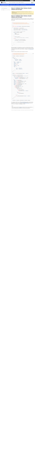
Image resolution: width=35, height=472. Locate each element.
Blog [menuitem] (19, 2)
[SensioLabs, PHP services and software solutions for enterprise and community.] (32, 2)
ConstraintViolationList (24, 102)
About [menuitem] (10, 2)
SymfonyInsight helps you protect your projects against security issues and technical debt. (14, 0)
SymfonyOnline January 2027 (5, 4)
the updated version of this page (17, 13)
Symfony (2, 0)
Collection (20, 107)
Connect (32, 0)
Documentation (5, 6)
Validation (9, 6)
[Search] (34, 0)
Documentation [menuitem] (13, 2)
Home (2, 6)
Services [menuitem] (17, 2)
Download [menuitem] (22, 2)
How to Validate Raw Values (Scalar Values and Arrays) (21, 16)
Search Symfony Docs (4, 8)
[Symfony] (4, 2)
